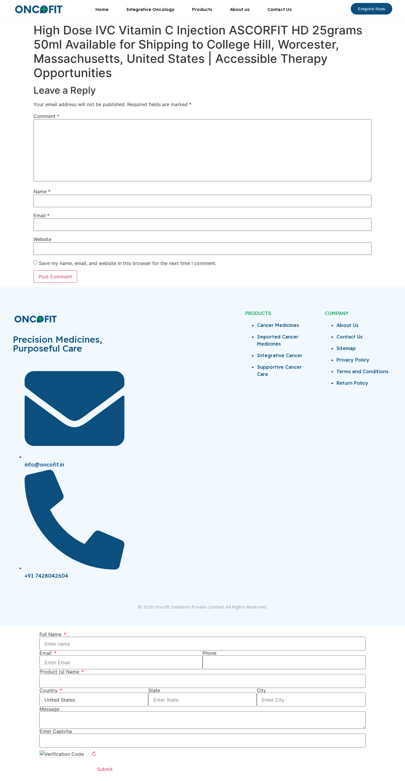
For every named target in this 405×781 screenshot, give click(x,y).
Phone (209, 653)
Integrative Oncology (150, 9)
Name (42, 191)
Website (42, 239)
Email (42, 215)
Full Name (51, 634)
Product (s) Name (60, 671)
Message (49, 709)
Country (49, 690)
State (154, 690)
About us (240, 9)
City (261, 690)
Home (102, 9)
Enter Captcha (55, 731)
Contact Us (279, 9)
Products (202, 9)
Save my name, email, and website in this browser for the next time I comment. (127, 263)
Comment (46, 116)
